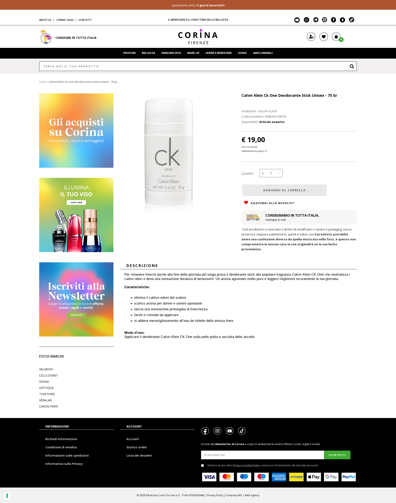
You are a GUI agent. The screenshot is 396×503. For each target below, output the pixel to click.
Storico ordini (136, 447)
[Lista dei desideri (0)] (324, 40)
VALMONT (46, 369)
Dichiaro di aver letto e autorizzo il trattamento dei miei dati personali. (262, 465)
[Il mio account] (311, 40)
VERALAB (45, 400)
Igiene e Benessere (219, 53)
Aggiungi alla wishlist (272, 203)
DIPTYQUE (46, 388)
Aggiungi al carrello (284, 190)
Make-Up (193, 53)
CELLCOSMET (48, 375)
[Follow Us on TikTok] (352, 21)
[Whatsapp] (306, 21)
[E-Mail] (297, 21)
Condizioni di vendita (61, 447)
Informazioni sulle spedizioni (67, 455)
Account (132, 439)
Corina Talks (65, 20)
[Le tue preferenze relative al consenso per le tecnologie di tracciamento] (7, 496)
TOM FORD (47, 394)
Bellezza (148, 53)
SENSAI (44, 382)
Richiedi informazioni (61, 439)
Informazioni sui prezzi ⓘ (254, 151)
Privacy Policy (215, 495)
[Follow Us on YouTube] (342, 21)
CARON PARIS (48, 406)
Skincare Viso (171, 53)
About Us (45, 20)
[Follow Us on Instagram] (324, 21)
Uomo (242, 53)
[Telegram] (316, 21)
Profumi (129, 53)
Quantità (247, 173)
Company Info (234, 495)
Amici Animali (263, 53)
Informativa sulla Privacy (64, 464)
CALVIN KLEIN (267, 111)
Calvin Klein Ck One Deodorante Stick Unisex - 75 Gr (83, 82)
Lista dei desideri (139, 455)
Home (42, 82)
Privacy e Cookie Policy (246, 465)
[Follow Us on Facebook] (332, 21)
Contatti (85, 20)
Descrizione (142, 265)
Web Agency (252, 495)
